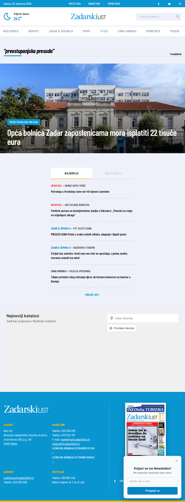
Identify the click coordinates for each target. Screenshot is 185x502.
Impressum (114, 3)
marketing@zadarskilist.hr (75, 439)
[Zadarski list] (88, 16)
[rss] (179, 2)
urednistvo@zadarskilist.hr (19, 478)
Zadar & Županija (61, 31)
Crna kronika (127, 31)
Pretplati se (152, 490)
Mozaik (175, 31)
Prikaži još (91, 294)
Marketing (94, 3)
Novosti (34, 31)
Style (104, 31)
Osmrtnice (153, 31)
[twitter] (169, 2)
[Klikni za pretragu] (177, 16)
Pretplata (75, 3)
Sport (87, 31)
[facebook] (158, 2)
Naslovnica (11, 31)
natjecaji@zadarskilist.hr (66, 444)
